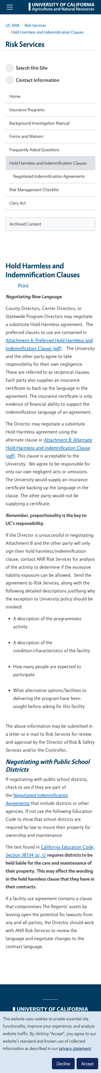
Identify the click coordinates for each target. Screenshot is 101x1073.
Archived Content (25, 224)
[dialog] (50, 1042)
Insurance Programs (26, 109)
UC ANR (12, 25)
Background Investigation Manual (39, 123)
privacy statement (75, 1048)
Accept (87, 1063)
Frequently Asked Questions (34, 149)
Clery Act (17, 203)
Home (14, 96)
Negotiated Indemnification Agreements (49, 176)
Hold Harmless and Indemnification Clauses (48, 163)
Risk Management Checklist (34, 189)
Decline (63, 1063)
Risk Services (35, 25)
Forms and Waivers (26, 136)
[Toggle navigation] (10, 7)
